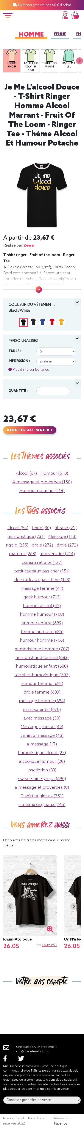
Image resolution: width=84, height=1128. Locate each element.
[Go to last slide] (10, 906)
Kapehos (60, 1124)
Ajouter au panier (29, 430)
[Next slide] (79, 60)
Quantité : (18, 391)
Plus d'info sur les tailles (30, 370)
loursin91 (49, 945)
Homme (31, 35)
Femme (60, 34)
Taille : (14, 351)
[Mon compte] (65, 15)
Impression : (19, 361)
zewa (28, 245)
